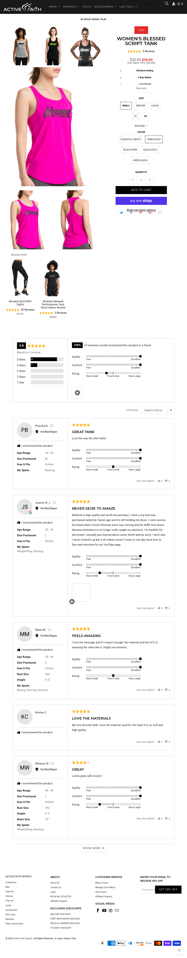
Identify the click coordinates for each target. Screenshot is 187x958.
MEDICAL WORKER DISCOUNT (65, 923)
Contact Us (55, 887)
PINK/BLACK (154, 139)
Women (9, 896)
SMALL (126, 105)
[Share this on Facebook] (131, 213)
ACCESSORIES (103, 6)
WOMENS (69, 6)
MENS (53, 6)
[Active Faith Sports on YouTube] (104, 910)
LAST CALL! (127, 6)
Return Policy (101, 883)
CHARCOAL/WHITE (130, 139)
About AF (55, 883)
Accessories (11, 910)
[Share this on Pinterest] (141, 213)
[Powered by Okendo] (29, 333)
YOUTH (87, 6)
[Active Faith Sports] (22, 7)
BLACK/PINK (130, 149)
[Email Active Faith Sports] (117, 910)
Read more (141, 88)
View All (9, 891)
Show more (92, 848)
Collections (10, 882)
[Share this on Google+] (150, 213)
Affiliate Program (58, 901)
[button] (77, 392)
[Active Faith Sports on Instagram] (110, 910)
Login (53, 892)
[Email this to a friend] (160, 213)
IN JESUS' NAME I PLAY (93, 19)
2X (145, 116)
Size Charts (100, 892)
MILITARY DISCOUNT (60, 914)
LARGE (155, 105)
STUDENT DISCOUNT (60, 928)
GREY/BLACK (140, 160)
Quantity (141, 172)
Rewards (9, 919)
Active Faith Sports (22, 938)
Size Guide (140, 126)
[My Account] (173, 4)
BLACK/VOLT (150, 149)
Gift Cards (10, 914)
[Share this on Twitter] (122, 213)
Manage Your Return (105, 887)
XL (135, 116)
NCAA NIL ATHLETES (60, 896)
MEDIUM (140, 105)
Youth (8, 905)
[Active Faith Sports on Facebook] (98, 910)
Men (7, 887)
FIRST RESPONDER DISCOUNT (65, 919)
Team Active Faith (14, 923)
